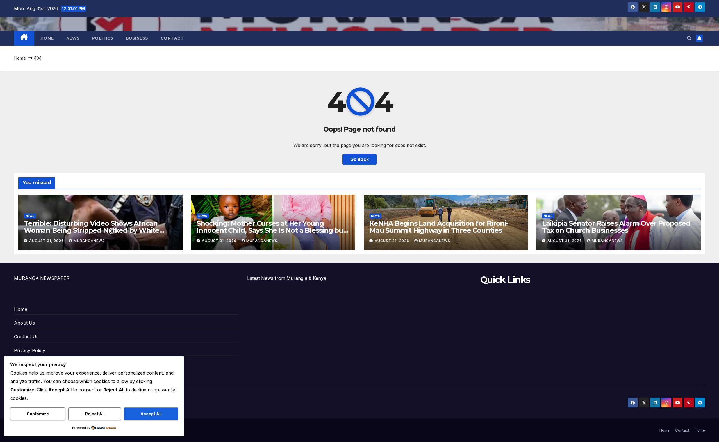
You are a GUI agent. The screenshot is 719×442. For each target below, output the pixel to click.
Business (137, 38)
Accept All (150, 413)
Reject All (94, 413)
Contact (172, 38)
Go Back (359, 159)
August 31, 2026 (47, 241)
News (73, 38)
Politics (102, 38)
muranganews (89, 241)
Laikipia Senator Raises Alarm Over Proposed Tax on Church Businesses (616, 226)
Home (47, 38)
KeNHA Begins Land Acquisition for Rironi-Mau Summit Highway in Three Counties (438, 226)
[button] (689, 38)
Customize (38, 413)
